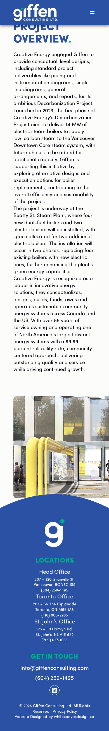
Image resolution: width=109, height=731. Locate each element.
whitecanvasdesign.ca (74, 717)
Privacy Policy (65, 712)
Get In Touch (54, 656)
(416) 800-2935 (54, 615)
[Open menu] (92, 12)
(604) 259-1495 (54, 590)
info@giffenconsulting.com (54, 668)
